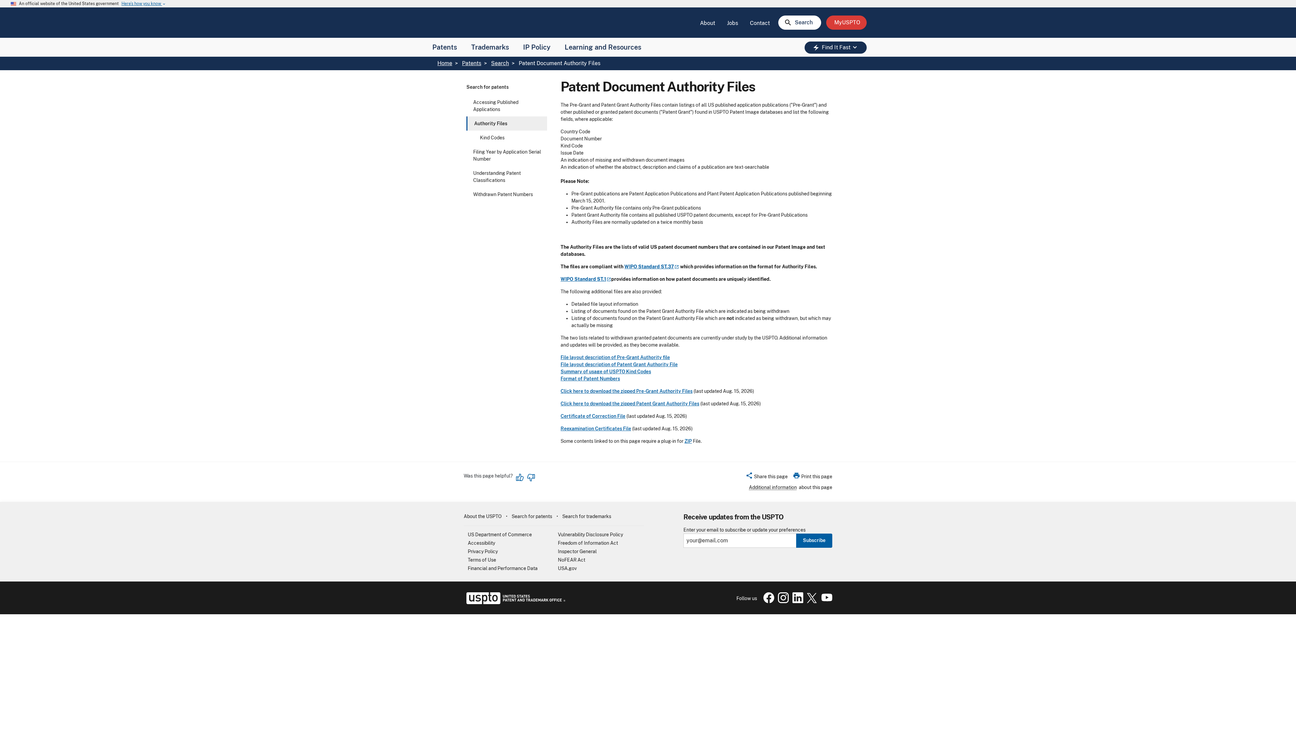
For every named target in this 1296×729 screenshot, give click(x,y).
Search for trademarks (586, 516)
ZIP (688, 441)
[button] (767, 477)
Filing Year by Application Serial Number (507, 155)
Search (500, 63)
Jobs (732, 23)
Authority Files (490, 123)
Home (444, 63)
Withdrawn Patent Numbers (503, 194)
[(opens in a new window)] (782, 601)
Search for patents (487, 87)
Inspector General (577, 551)
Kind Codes (492, 137)
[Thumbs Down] (531, 478)
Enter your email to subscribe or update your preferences (744, 530)
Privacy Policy (483, 551)
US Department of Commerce (500, 534)
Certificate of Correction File (593, 416)
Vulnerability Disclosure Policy (590, 534)
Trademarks (490, 47)
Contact (760, 23)
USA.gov (567, 568)
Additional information (773, 487)
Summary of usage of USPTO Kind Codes (606, 371)
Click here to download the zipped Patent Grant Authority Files (630, 403)
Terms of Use (482, 560)
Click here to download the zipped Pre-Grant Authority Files (627, 391)
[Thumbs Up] (520, 478)
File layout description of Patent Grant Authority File (619, 364)
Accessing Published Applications (495, 106)
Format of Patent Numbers (590, 378)
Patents (444, 47)
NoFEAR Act (571, 560)
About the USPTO (483, 516)
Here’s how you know (144, 4)
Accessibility (481, 543)
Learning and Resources (603, 47)
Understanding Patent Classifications (497, 176)
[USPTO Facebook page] (767, 601)
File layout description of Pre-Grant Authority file (615, 357)
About (707, 23)
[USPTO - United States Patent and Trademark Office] (514, 602)
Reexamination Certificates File (596, 428)
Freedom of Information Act (588, 543)
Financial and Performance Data (503, 568)
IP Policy (536, 47)
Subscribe (814, 540)
